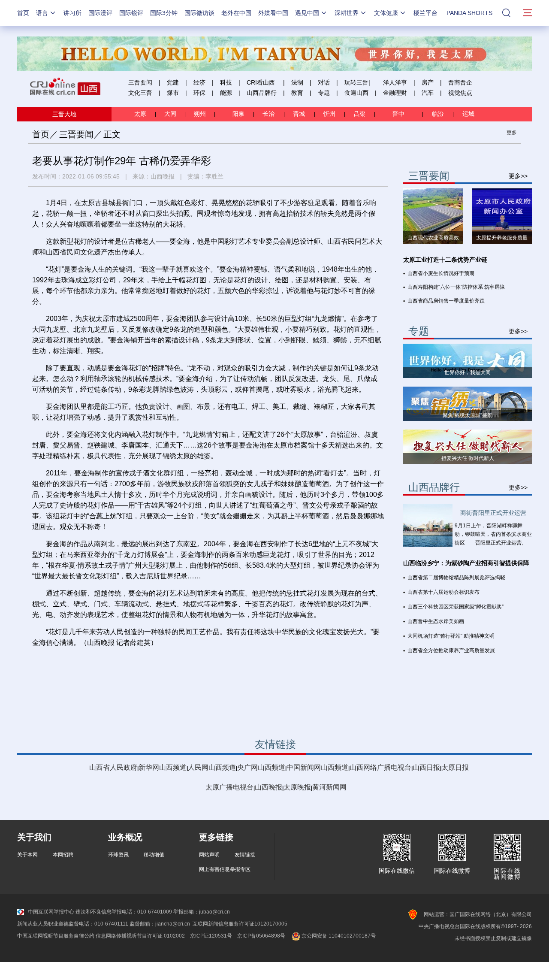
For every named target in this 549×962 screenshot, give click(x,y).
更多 (512, 133)
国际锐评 (131, 12)
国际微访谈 (199, 12)
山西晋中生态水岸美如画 (435, 621)
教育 (297, 92)
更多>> (518, 175)
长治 (270, 113)
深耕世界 (347, 12)
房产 (428, 82)
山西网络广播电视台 (380, 767)
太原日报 (455, 767)
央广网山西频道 (261, 767)
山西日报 (426, 767)
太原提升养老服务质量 (502, 238)
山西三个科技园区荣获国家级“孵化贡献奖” (455, 607)
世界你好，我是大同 (467, 372)
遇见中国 (307, 12)
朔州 (200, 113)
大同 (170, 113)
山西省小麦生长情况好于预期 (440, 273)
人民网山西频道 (212, 767)
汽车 (428, 92)
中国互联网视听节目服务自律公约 (55, 936)
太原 (141, 113)
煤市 (173, 92)
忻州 (330, 113)
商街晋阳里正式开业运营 (493, 512)
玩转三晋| (357, 82)
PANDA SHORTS (469, 12)
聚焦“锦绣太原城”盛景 (467, 415)
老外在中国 (236, 12)
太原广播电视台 (229, 787)
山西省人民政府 (113, 767)
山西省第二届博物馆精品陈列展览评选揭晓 (456, 578)
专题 (324, 92)
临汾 (438, 113)
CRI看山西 (261, 82)
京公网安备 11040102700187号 (338, 936)
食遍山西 (356, 92)
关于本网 (27, 855)
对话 (324, 82)
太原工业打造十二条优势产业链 (445, 259)
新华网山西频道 (163, 767)
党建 (173, 82)
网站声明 (209, 855)
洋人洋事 (395, 82)
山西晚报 (163, 176)
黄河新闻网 (329, 787)
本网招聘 (63, 855)
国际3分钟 (164, 12)
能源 (226, 92)
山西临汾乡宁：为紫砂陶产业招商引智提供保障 (466, 563)
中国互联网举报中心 (51, 912)
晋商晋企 (460, 82)
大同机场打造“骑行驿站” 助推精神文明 (451, 636)
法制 (297, 82)
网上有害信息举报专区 (224, 869)
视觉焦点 (460, 92)
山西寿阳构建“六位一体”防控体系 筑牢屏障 (456, 287)
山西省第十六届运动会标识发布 (443, 592)
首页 (23, 12)
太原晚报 (297, 787)
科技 (226, 82)
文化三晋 (140, 92)
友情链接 (245, 855)
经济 (199, 82)
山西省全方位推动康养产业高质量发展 (451, 650)
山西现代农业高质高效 (433, 238)
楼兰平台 (425, 12)
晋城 (300, 113)
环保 (199, 92)
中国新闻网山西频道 (317, 767)
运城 (467, 113)
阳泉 (239, 113)
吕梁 (360, 113)
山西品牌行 (262, 92)
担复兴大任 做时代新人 (467, 458)
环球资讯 (118, 855)
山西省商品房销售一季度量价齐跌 (446, 301)
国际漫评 (100, 12)
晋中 (399, 113)
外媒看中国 (273, 12)
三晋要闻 (140, 82)
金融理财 (395, 92)
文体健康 (386, 12)
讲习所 (72, 12)
